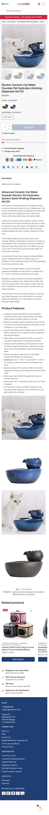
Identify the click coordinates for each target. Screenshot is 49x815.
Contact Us (6, 737)
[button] (9, 126)
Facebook (6, 780)
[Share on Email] (27, 167)
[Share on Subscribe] (32, 167)
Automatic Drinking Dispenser (23, 592)
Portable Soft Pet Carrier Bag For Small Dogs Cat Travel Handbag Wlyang (18, 648)
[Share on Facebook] (8, 167)
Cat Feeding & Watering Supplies (27, 22)
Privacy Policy (7, 747)
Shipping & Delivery (10, 765)
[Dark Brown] (5, 105)
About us (5, 731)
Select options (18, 659)
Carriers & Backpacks (10, 643)
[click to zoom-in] (24, 46)
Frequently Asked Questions (13, 759)
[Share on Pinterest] (18, 167)
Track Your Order (9, 755)
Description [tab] (7, 178)
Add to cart (29, 127)
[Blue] (12, 105)
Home (4, 22)
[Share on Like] (4, 167)
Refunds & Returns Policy (12, 768)
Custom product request (12, 771)
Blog (3, 734)
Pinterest (5, 783)
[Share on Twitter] (13, 167)
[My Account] (39, 4)
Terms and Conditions (10, 744)
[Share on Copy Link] (36, 167)
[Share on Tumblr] (22, 167)
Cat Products (11, 22)
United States (7, 117)
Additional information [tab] (11, 184)
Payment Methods (9, 762)
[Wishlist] (31, 611)
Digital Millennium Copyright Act (15, 740)
